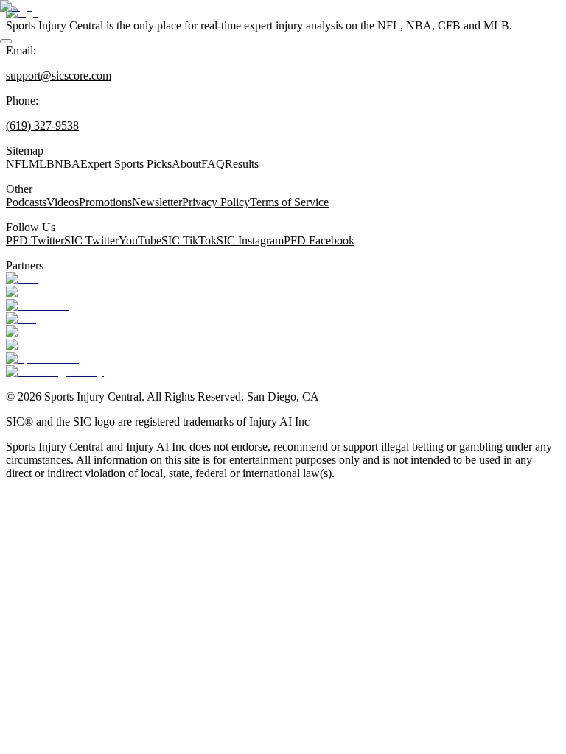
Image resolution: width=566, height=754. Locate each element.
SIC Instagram (250, 240)
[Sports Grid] (38, 345)
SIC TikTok (189, 240)
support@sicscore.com (58, 75)
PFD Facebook (319, 240)
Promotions (105, 202)
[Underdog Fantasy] (55, 371)
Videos (62, 202)
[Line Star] (33, 292)
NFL (17, 164)
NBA (67, 164)
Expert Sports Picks (126, 164)
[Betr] (22, 278)
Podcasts (26, 202)
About (186, 164)
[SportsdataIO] (42, 358)
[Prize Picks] (37, 305)
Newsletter (157, 202)
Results (242, 164)
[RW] (21, 318)
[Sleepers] (31, 331)
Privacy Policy (216, 202)
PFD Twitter (35, 240)
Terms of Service (289, 202)
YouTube (140, 240)
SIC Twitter (91, 240)
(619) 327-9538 (42, 125)
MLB (42, 164)
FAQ (213, 164)
